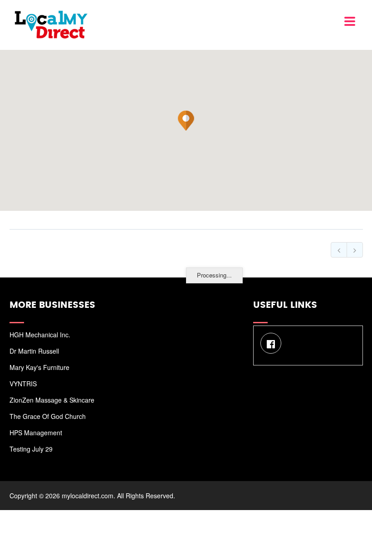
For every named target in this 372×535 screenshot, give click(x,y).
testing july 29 (31, 448)
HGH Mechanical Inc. (40, 334)
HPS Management (36, 432)
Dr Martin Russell (34, 350)
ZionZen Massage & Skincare (52, 399)
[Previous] (339, 250)
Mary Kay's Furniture (39, 367)
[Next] (355, 250)
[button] (186, 120)
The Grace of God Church (48, 416)
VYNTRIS (23, 383)
